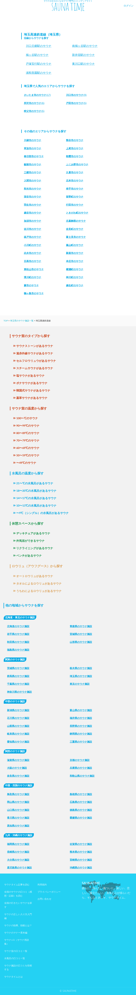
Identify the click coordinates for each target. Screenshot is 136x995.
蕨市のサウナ (31, 285)
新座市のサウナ (74, 253)
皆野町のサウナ (74, 196)
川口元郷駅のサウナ (38, 45)
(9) (76, 95)
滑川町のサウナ (32, 277)
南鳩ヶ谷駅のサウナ (85, 45)
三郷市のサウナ (32, 172)
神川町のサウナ (74, 277)
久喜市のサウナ (74, 172)
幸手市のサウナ (74, 188)
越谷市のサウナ (32, 212)
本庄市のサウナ (74, 261)
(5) (76, 103)
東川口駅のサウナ (83, 63)
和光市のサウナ (32, 188)
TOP (6, 321)
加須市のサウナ (32, 220)
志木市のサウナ (32, 253)
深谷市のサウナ (32, 196)
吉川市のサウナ (32, 229)
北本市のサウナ (74, 180)
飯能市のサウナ (32, 164)
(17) (37, 95)
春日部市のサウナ (34, 156)
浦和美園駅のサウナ (38, 72)
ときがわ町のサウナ (77, 212)
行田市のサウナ (74, 204)
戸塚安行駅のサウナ (38, 63)
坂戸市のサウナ (32, 236)
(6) (34, 103)
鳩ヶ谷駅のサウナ (37, 54)
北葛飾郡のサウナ (76, 220)
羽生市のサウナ (32, 204)
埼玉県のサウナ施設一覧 (21, 321)
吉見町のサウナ (74, 229)
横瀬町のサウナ (74, 269)
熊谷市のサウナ (74, 140)
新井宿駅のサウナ (83, 54)
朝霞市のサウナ (74, 156)
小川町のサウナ (32, 245)
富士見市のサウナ (76, 236)
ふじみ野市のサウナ (77, 164)
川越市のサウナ (32, 140)
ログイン (129, 6)
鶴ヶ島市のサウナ (34, 293)
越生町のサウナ (74, 285)
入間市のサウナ (32, 180)
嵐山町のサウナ (74, 245)
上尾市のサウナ (74, 148)
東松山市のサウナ (34, 269)
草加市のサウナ (32, 148)
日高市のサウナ (32, 261)
